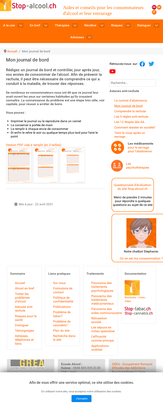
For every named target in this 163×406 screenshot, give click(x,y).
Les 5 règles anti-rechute (131, 116)
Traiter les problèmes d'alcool (22, 297)
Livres (141, 297)
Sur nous (59, 283)
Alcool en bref (24, 288)
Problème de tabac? (62, 314)
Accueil (20, 283)
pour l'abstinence (140, 151)
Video (128, 301)
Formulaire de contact (62, 290)
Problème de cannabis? (62, 323)
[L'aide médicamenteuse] (117, 147)
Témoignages (24, 330)
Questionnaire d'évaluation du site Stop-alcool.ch (132, 187)
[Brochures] (132, 287)
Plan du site (61, 330)
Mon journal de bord (128, 106)
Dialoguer (21, 325)
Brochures (130, 297)
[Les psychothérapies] (117, 165)
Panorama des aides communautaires (107, 311)
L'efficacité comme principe (102, 338)
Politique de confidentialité (63, 299)
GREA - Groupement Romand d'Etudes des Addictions (132, 366)
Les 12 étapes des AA (129, 122)
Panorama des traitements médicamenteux (102, 299)
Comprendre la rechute (130, 111)
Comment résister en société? (134, 127)
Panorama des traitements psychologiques (102, 286)
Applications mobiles (100, 347)
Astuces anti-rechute (24, 308)
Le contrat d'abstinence (130, 100)
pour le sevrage (138, 147)
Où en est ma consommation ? (141, 258)
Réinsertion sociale (99, 320)
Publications (62, 307)
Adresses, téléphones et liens (24, 339)
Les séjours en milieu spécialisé (102, 329)
